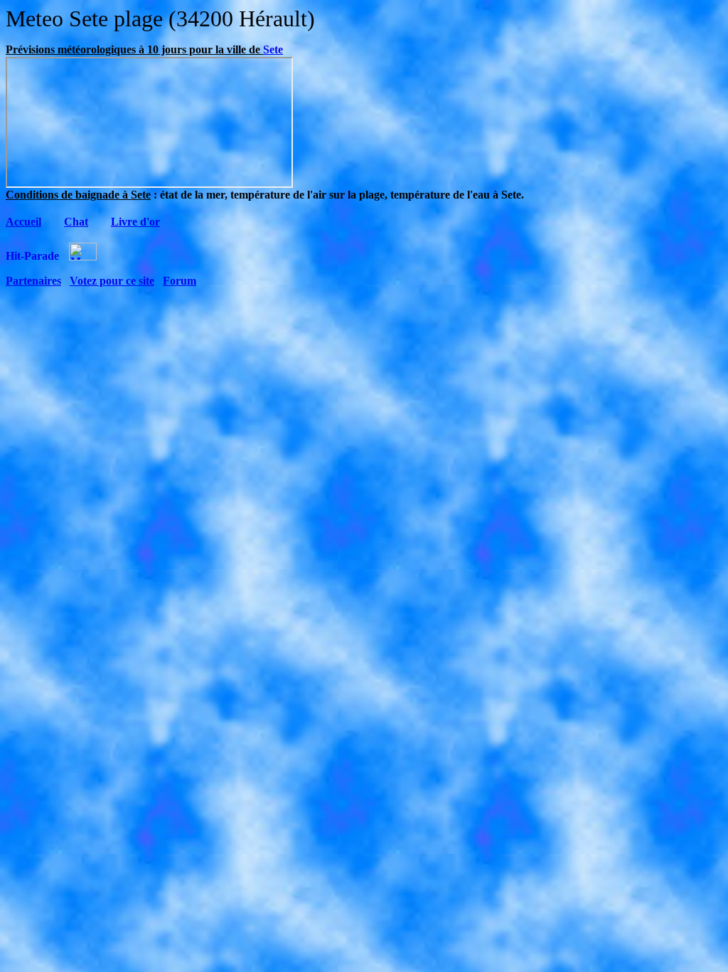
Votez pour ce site (112, 281)
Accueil (23, 222)
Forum (179, 281)
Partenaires (33, 281)
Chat (76, 222)
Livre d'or (135, 222)
